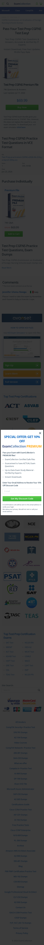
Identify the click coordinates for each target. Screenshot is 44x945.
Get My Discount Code (22, 498)
